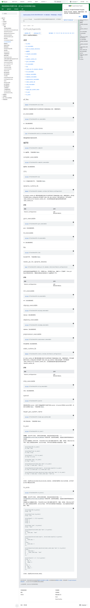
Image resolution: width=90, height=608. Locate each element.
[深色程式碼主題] (73, 103)
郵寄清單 (48, 14)
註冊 (61, 14)
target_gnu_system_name (32, 89)
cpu (27, 56)
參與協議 (55, 14)
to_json (28, 92)
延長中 (36, 1)
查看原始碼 (37, 33)
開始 (85, 16)
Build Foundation (27, 14)
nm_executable (30, 71)
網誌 (22, 592)
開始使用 (22, 1)
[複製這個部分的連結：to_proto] (30, 487)
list (26, 133)
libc (27, 66)
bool (26, 267)
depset (26, 104)
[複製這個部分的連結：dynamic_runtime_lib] (39, 186)
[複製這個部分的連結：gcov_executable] (36, 219)
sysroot (28, 87)
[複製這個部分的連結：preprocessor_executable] (42, 334)
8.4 (66, 33)
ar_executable (29, 46)
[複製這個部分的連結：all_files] (30, 99)
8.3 (68, 33)
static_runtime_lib (30, 82)
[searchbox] (9, 13)
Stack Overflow (58, 599)
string (26, 119)
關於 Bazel (14, 1)
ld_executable (29, 64)
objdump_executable (31, 77)
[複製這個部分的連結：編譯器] (29, 143)
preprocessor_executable (32, 79)
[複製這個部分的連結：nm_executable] (35, 291)
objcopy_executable (31, 74)
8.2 (70, 33)
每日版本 (51, 33)
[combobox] (61, 1)
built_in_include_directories (33, 49)
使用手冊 (30, 1)
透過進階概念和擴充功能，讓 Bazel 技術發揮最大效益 (18, 6)
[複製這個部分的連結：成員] (28, 40)
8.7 (59, 33)
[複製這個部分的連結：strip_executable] (36, 381)
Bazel (24, 25)
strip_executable (30, 84)
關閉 (80, 16)
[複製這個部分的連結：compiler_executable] (39, 157)
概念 (3, 9)
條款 (22, 605)
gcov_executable (30, 61)
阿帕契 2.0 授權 (59, 580)
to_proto (28, 94)
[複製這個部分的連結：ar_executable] (34, 114)
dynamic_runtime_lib (31, 59)
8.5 (64, 33)
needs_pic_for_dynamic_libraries (34, 69)
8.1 (73, 33)
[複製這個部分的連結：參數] (27, 205)
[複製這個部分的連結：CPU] (28, 172)
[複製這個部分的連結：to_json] (30, 426)
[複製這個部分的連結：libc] (27, 247)
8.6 (61, 33)
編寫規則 (9, 9)
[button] (9, 18)
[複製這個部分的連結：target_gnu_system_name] (43, 412)
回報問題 (27, 33)
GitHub (82, 1)
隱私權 (25, 605)
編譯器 (28, 51)
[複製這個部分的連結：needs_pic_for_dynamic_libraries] (48, 262)
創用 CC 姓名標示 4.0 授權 (43, 580)
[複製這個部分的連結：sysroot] (30, 396)
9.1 (55, 33)
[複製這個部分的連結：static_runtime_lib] (37, 349)
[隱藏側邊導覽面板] (17, 605)
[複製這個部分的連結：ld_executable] (34, 233)
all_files (28, 43)
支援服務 (57, 592)
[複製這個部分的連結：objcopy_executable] (38, 305)
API (22, 9)
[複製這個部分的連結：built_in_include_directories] (44, 128)
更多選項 (43, 1)
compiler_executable (31, 54)
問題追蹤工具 (58, 594)
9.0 (57, 33)
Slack (56, 596)
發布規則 (16, 9)
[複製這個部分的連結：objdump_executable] (39, 320)
